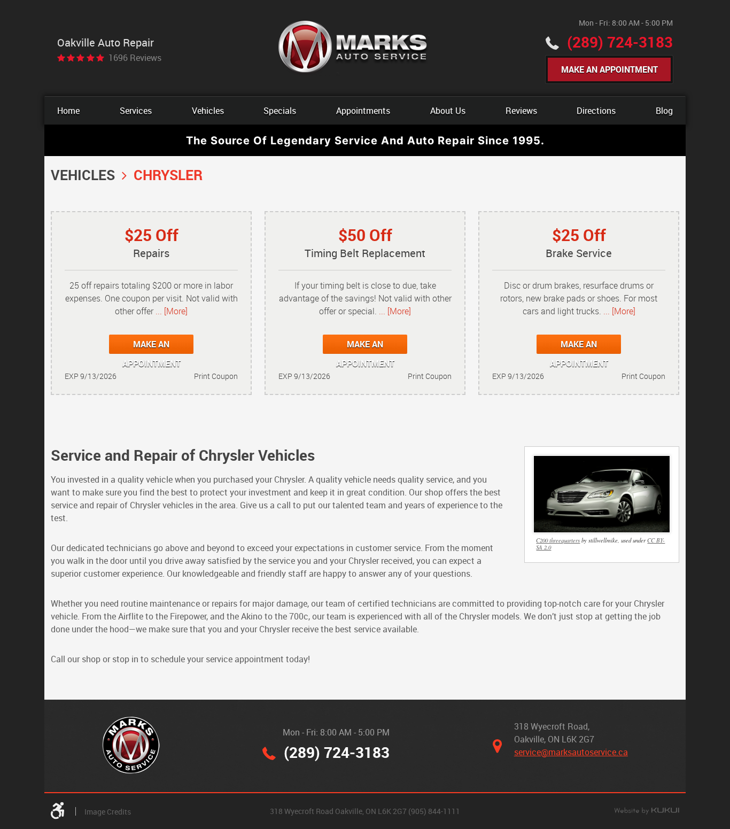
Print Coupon (216, 376)
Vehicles (208, 111)
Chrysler (168, 174)
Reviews (521, 111)
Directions (596, 111)
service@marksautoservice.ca (571, 752)
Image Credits (107, 812)
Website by (646, 811)
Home (68, 111)
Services (136, 111)
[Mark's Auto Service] (353, 48)
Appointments (363, 111)
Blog (664, 111)
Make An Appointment (609, 69)
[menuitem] (68, 111)
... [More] (170, 311)
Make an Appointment (151, 346)
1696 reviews (134, 57)
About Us (447, 111)
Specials (279, 111)
